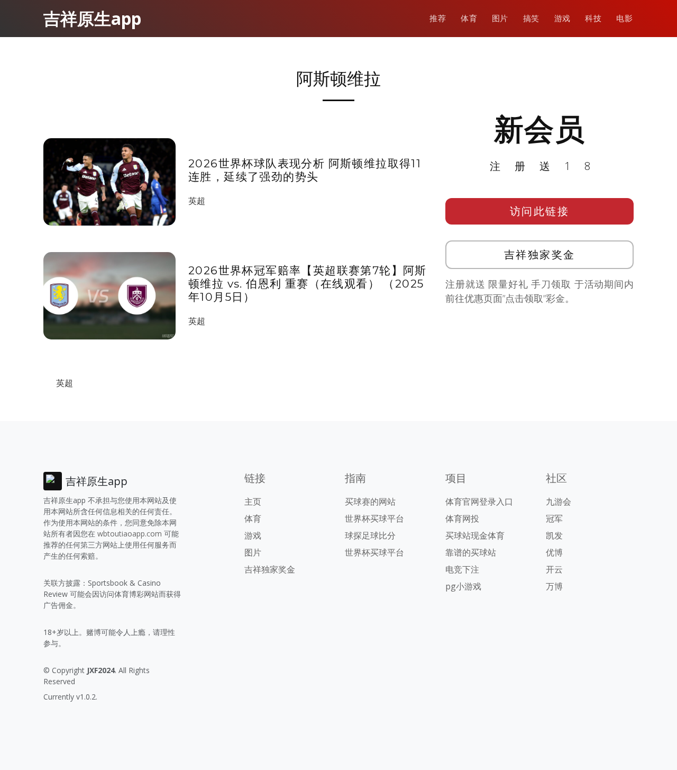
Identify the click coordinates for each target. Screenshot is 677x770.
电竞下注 (462, 569)
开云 (554, 569)
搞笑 (531, 18)
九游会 (558, 501)
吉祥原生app (92, 18)
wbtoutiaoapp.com (129, 534)
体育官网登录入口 (479, 501)
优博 (554, 552)
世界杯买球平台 (374, 518)
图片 (500, 18)
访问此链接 (540, 211)
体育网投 (462, 518)
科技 (593, 18)
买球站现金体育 (475, 535)
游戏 (562, 18)
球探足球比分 (370, 535)
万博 (554, 586)
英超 (196, 201)
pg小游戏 (463, 586)
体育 (469, 18)
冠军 (554, 518)
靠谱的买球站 (470, 552)
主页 (252, 501)
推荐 (437, 18)
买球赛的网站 (370, 501)
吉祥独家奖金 (539, 254)
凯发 (554, 535)
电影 (624, 18)
